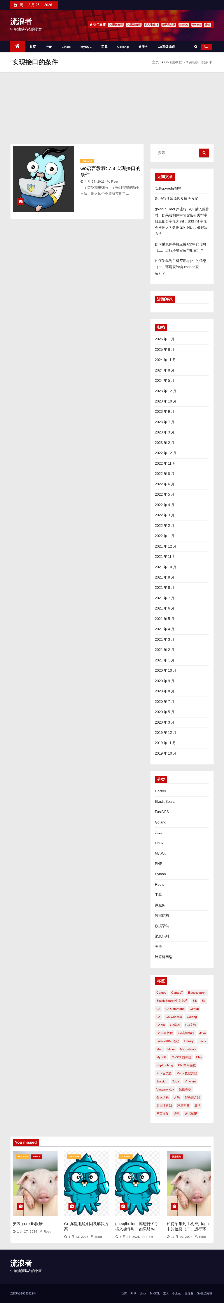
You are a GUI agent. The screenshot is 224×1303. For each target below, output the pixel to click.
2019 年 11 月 (165, 743)
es (203, 1000)
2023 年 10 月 (165, 401)
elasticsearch (197, 992)
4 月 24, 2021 (95, 181)
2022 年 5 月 (164, 494)
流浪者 (21, 21)
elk (194, 1000)
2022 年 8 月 (164, 474)
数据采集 (162, 926)
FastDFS (162, 812)
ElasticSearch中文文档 (171, 1000)
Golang (196, 24)
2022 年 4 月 (164, 505)
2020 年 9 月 (164, 681)
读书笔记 (191, 1113)
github (194, 1008)
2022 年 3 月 (164, 515)
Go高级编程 (134, 24)
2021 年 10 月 (165, 567)
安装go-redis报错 (168, 188)
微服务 (143, 46)
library (189, 1041)
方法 (177, 1097)
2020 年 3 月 (164, 722)
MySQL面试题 (181, 1057)
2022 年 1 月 (164, 536)
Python (160, 874)
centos (161, 992)
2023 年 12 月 (165, 391)
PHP (49, 46)
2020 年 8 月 (164, 691)
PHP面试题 (164, 1073)
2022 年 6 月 (164, 484)
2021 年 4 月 (164, 629)
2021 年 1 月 (164, 660)
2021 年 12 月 (165, 546)
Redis (159, 884)
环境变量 (183, 1105)
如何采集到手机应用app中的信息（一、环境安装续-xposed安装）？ (180, 267)
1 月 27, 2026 (27, 1231)
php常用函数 (187, 1065)
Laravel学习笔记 (167, 1041)
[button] (196, 46)
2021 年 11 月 (165, 556)
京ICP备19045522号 (23, 1293)
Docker (160, 791)
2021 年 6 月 (164, 608)
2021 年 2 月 (164, 650)
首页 (33, 46)
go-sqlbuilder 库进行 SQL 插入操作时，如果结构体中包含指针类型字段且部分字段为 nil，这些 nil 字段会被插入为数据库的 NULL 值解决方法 (182, 221)
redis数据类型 (187, 1073)
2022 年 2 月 (164, 525)
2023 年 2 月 (164, 443)
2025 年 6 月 (164, 349)
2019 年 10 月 (165, 753)
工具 (104, 46)
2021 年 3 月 (164, 639)
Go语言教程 (116, 24)
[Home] (17, 46)
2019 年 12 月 (165, 733)
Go (158, 1017)
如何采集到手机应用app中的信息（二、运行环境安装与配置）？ (188, 1229)
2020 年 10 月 (165, 670)
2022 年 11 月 (165, 463)
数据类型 (185, 1089)
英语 (158, 946)
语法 (207, 24)
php (199, 1057)
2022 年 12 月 (165, 453)
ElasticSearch (166, 801)
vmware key (165, 1089)
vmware (190, 1081)
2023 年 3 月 (164, 432)
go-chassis (174, 1017)
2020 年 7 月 (164, 702)
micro (171, 1049)
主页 (155, 62)
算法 (197, 1105)
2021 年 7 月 (164, 598)
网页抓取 (162, 1113)
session (161, 1081)
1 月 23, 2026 (78, 1236)
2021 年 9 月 (164, 577)
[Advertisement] (112, 104)
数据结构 (162, 915)
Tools (176, 1081)
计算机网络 (163, 957)
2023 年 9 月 (164, 411)
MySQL (183, 24)
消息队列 (162, 936)
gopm (160, 1025)
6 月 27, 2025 (130, 1236)
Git (158, 1008)
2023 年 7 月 (164, 422)
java (202, 1033)
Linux (66, 46)
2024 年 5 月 (164, 380)
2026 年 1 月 (164, 339)
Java (158, 832)
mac (159, 1049)
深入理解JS (151, 24)
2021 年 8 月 (164, 587)
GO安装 (190, 1025)
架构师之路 (168, 24)
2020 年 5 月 (164, 712)
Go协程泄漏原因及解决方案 (176, 198)
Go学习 (175, 1025)
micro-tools (188, 1049)
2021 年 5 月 (164, 619)
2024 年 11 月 (165, 360)
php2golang (164, 1065)
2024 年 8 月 (164, 370)
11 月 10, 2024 (182, 1236)
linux (202, 1041)
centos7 (177, 992)
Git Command (175, 1008)
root (114, 181)
